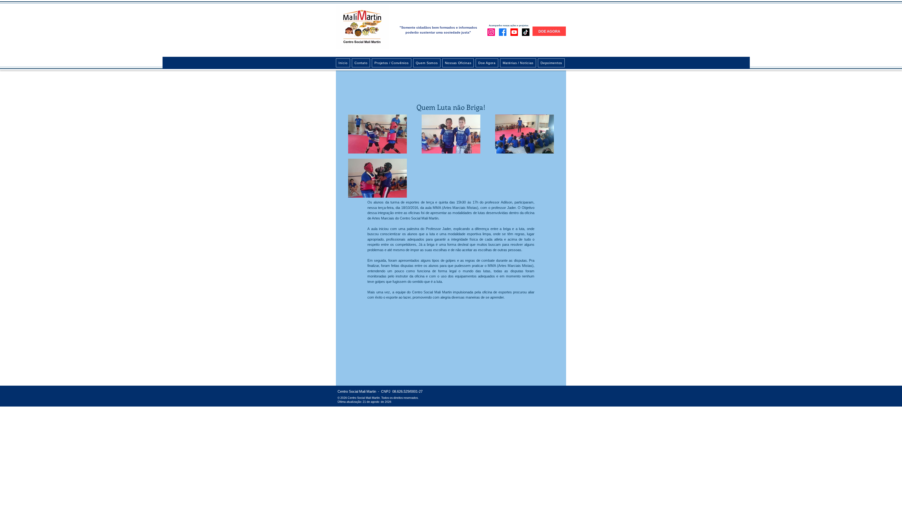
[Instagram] (491, 32)
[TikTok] (525, 32)
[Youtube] (514, 32)
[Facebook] (502, 32)
